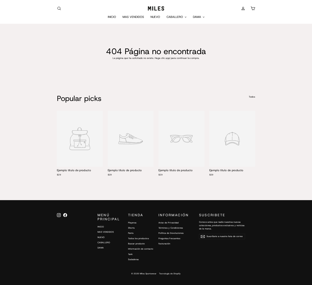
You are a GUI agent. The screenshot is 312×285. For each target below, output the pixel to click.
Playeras (132, 222)
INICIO (112, 17)
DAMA (197, 17)
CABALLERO (175, 17)
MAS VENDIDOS (133, 17)
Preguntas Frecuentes (169, 238)
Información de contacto (140, 248)
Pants (131, 233)
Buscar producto (136, 243)
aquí (168, 58)
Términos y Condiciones (170, 227)
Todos (252, 96)
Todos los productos (138, 238)
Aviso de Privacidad (168, 222)
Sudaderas (133, 259)
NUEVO (155, 17)
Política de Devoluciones (170, 233)
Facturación (164, 243)
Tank (130, 254)
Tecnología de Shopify (170, 273)
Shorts (131, 227)
